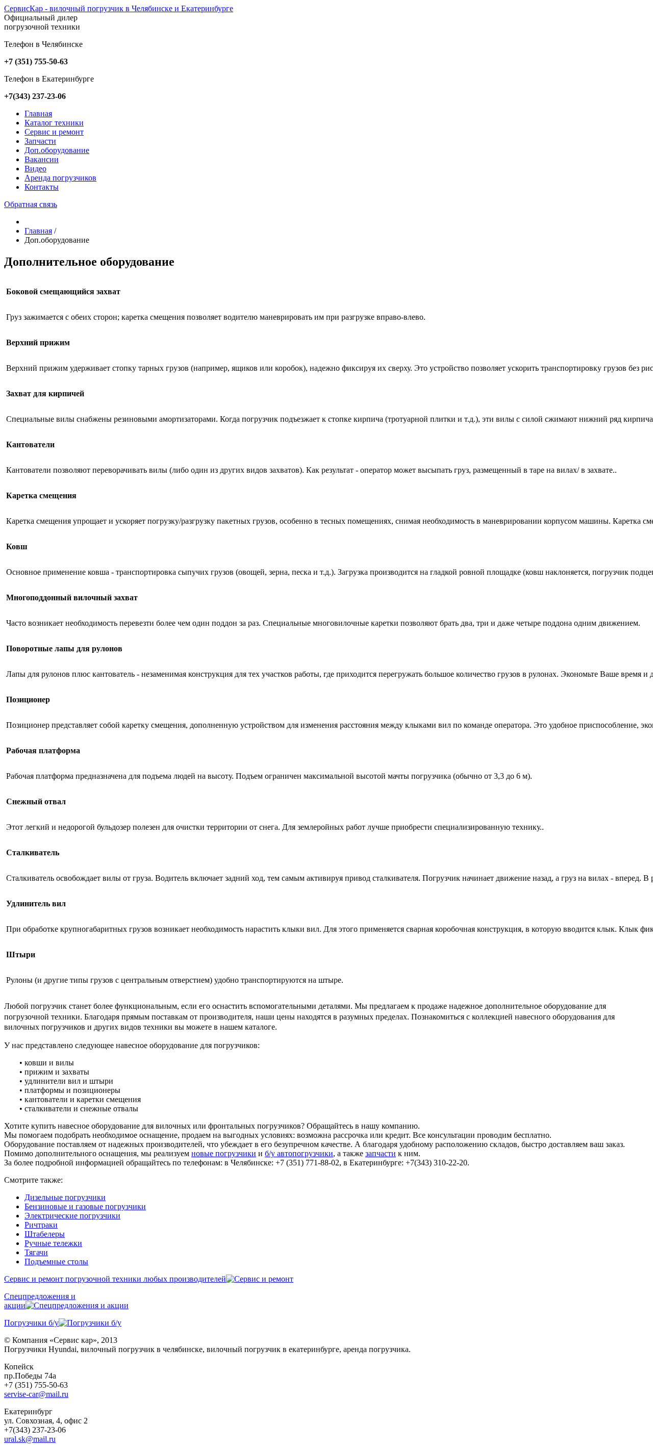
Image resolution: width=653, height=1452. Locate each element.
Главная (38, 113)
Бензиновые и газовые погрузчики (85, 1206)
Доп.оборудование (56, 150)
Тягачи (36, 1252)
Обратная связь (30, 204)
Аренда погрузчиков (60, 177)
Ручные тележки (53, 1243)
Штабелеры (44, 1234)
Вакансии (41, 159)
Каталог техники (54, 122)
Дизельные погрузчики (65, 1197)
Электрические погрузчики (72, 1215)
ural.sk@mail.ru (30, 1439)
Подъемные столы (56, 1261)
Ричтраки (41, 1224)
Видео (35, 168)
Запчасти (40, 141)
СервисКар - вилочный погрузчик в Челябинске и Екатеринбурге (118, 8)
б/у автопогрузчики (299, 1153)
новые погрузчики (223, 1153)
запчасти (380, 1153)
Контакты (41, 187)
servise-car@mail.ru (36, 1394)
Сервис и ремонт (54, 132)
